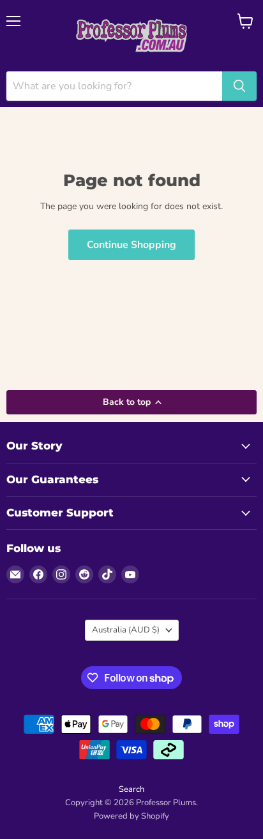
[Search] (239, 86)
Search (131, 789)
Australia (126, 630)
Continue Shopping (131, 245)
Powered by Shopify (131, 816)
